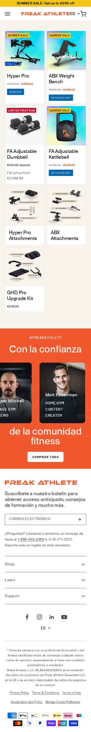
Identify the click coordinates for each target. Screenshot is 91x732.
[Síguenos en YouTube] (64, 617)
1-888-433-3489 (31, 539)
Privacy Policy (19, 692)
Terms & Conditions (45, 692)
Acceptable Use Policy (26, 702)
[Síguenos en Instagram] (39, 617)
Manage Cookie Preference (62, 702)
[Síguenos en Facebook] (27, 617)
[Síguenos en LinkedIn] (52, 617)
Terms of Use (71, 692)
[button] (7, 13)
